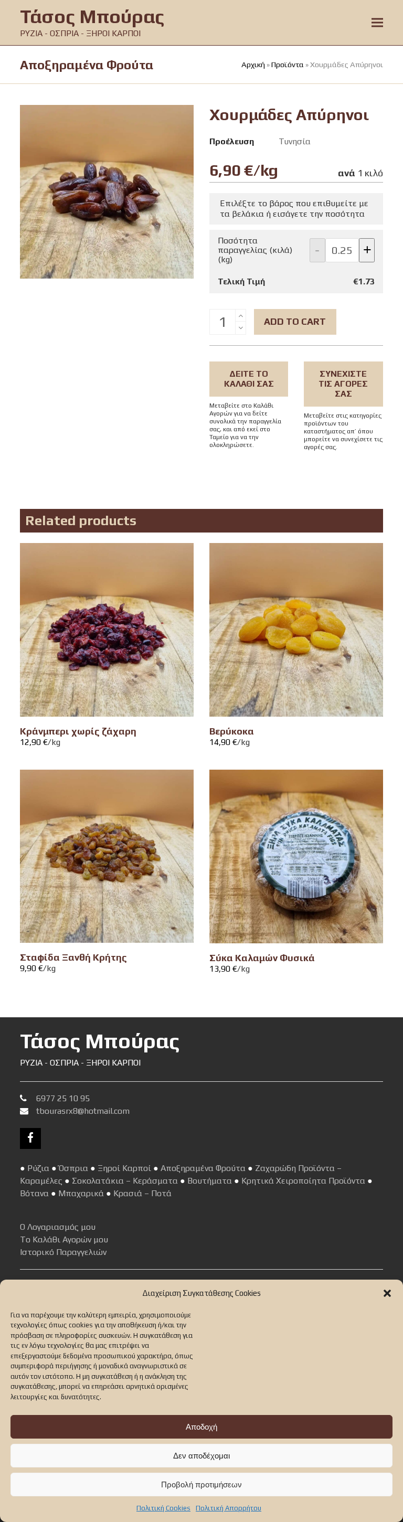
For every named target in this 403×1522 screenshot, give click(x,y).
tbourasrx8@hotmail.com (83, 1111)
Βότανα (34, 1193)
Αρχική (253, 64)
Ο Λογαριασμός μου (58, 1227)
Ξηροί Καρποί (124, 1168)
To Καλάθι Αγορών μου (64, 1239)
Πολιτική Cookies (163, 1508)
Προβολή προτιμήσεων (201, 1484)
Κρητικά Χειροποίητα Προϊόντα (303, 1181)
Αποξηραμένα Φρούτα (203, 1168)
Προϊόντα (287, 64)
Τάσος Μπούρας (92, 16)
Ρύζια (38, 1168)
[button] (387, 1293)
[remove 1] (241, 328)
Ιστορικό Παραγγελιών (63, 1252)
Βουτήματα (209, 1181)
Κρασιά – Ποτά (142, 1193)
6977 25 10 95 (63, 1098)
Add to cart (295, 321)
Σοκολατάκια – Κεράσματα (125, 1181)
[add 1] (241, 316)
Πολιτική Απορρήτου (228, 1508)
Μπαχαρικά (81, 1193)
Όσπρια (73, 1168)
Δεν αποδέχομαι (201, 1455)
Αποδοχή (201, 1426)
